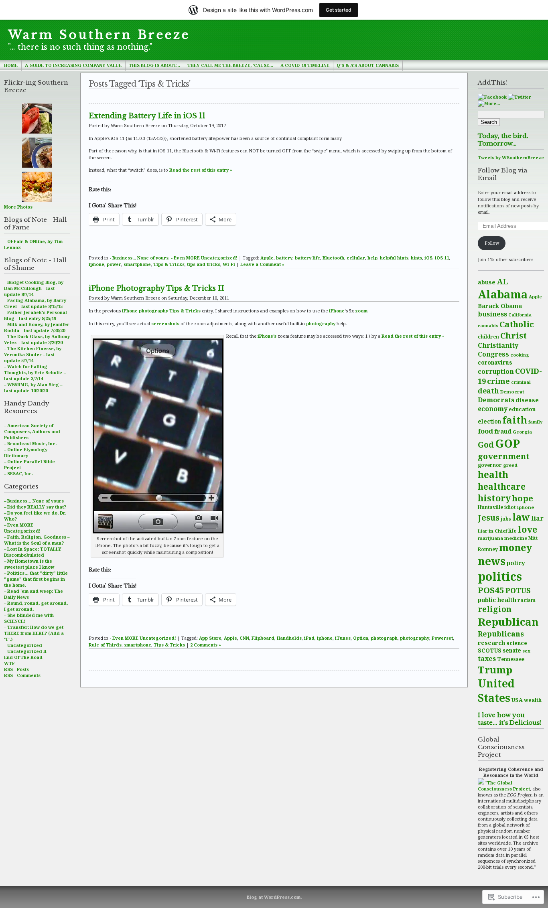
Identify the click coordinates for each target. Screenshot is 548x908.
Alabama (503, 294)
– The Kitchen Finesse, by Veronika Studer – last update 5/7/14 (32, 354)
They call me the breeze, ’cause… (230, 65)
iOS (428, 258)
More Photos (18, 207)
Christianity (498, 345)
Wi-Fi (229, 264)
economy (492, 408)
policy (516, 563)
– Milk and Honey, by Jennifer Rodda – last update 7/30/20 (36, 327)
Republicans (501, 633)
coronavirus (495, 362)
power (114, 264)
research (491, 642)
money (515, 547)
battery (284, 258)
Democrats (496, 399)
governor (490, 465)
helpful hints (394, 258)
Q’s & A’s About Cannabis (368, 65)
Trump (495, 669)
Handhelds (289, 638)
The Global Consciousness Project (504, 786)
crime (498, 381)
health (493, 474)
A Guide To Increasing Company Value (73, 65)
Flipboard (263, 638)
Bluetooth (333, 258)
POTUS (518, 590)
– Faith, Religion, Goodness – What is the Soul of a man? (36, 540)
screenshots (165, 323)
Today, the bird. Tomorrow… (503, 139)
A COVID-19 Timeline (304, 65)
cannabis (488, 325)
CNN (244, 638)
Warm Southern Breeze (99, 35)
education (522, 409)
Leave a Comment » (262, 264)
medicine (515, 538)
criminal (521, 382)
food (485, 431)
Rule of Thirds (105, 645)
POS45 (491, 590)
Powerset (442, 638)
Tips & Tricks (169, 264)
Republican (508, 621)
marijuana (490, 538)
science (516, 643)
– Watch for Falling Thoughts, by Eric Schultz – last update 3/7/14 (35, 372)
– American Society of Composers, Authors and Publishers (32, 431)
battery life (307, 258)
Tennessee (510, 659)
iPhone (337, 311)
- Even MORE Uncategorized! (204, 258)
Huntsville (490, 507)
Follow (492, 243)
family (535, 422)
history (494, 498)
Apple (535, 297)
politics (500, 576)
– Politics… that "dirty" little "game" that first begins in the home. (36, 579)
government (504, 456)
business (492, 314)
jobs (506, 519)
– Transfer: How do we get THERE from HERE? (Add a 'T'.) (34, 633)
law (521, 517)
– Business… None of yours (34, 501)
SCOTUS (489, 650)
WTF (9, 663)
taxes (487, 658)
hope (522, 498)
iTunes (343, 638)
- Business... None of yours (139, 258)
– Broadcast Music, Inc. (30, 443)
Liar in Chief (492, 531)
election (489, 421)
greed (510, 465)
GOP (507, 443)
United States (496, 690)
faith (514, 419)
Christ (513, 335)
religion (494, 609)
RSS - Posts (16, 669)
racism (527, 600)
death (488, 390)
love (527, 529)
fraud (502, 431)
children (488, 336)
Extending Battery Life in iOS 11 (147, 115)
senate (512, 650)
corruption (496, 371)
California (520, 315)
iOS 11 (442, 258)
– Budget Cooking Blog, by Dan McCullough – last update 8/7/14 (33, 288)
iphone (525, 507)
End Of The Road (23, 657)
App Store (210, 638)
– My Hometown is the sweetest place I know (29, 564)
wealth (533, 699)
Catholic (516, 324)
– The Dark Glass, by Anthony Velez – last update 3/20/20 (37, 339)
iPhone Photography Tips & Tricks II (156, 288)
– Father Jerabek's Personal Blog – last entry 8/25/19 (35, 315)
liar (537, 518)
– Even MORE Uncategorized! (22, 528)
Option (360, 638)
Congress (493, 354)
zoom (361, 311)
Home (11, 65)
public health (497, 600)
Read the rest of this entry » (200, 170)
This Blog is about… (154, 65)
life (512, 530)
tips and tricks (203, 264)
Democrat (512, 392)
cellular (356, 258)
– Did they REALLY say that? (35, 507)
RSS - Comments (22, 675)
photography (320, 323)
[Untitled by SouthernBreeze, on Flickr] (158, 533)
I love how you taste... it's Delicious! (509, 718)
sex (526, 651)
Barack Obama (500, 306)
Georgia (522, 432)
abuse (486, 282)
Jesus (488, 517)
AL (502, 281)
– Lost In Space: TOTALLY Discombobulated (32, 552)
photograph (384, 638)
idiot (510, 507)
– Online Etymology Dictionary (25, 452)
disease (527, 400)
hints (416, 258)
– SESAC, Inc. (18, 473)
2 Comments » (205, 645)
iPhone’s (267, 336)
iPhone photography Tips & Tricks (161, 311)
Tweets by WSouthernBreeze (511, 157)
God (486, 444)
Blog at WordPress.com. (274, 897)
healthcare (502, 486)
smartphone (137, 264)
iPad (309, 638)
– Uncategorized (23, 645)
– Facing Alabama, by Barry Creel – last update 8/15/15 (35, 303)
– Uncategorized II (25, 651)
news (491, 561)
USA (517, 699)
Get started (338, 10)
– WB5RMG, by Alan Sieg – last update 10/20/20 (33, 387)
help (372, 258)
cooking (519, 355)
